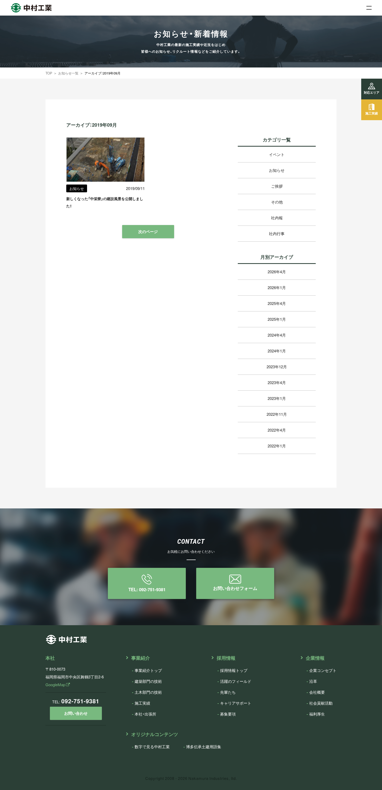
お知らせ (277, 170)
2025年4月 (277, 303)
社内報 (277, 218)
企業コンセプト (323, 670)
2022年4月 (277, 430)
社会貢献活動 (321, 703)
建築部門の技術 (148, 681)
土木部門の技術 (148, 692)
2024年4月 (277, 335)
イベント (277, 154)
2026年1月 (277, 287)
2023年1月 (277, 398)
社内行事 (277, 233)
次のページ (148, 231)
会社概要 (317, 692)
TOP (48, 73)
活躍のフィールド (235, 681)
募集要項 (228, 714)
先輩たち (228, 692)
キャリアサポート (235, 703)
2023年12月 (277, 367)
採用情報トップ (233, 670)
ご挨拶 (277, 186)
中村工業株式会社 (26, 6)
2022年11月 (277, 414)
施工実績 (142, 703)
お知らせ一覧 (68, 73)
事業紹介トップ (148, 670)
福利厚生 (317, 714)
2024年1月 (277, 351)
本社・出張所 (145, 714)
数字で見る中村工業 (152, 747)
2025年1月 (277, 319)
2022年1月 (277, 446)
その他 (277, 202)
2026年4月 (277, 272)
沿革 (313, 681)
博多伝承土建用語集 (203, 747)
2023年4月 (277, 382)
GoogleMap (55, 684)
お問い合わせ (76, 713)
